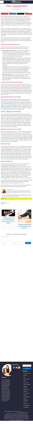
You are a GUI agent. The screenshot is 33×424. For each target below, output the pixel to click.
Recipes (25, 395)
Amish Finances (26, 373)
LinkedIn (17, 196)
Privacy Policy (13, 412)
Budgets (25, 375)
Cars (24, 377)
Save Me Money (26, 396)
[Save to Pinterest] (4, 14)
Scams (24, 401)
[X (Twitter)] (19, 368)
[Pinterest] (1, 198)
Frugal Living (26, 389)
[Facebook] (5, 198)
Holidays (25, 391)
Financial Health (26, 384)
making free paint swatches (6, 106)
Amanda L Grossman (17, 7)
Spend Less (25, 403)
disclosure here (25, 12)
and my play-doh (28, 177)
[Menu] (2, 2)
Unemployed (2, 204)
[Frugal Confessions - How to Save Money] (16, 1)
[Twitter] (4, 198)
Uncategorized (26, 405)
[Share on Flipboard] (28, 14)
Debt (24, 380)
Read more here (12, 196)
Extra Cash (25, 382)
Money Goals (26, 393)
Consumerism (26, 379)
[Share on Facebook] (12, 14)
